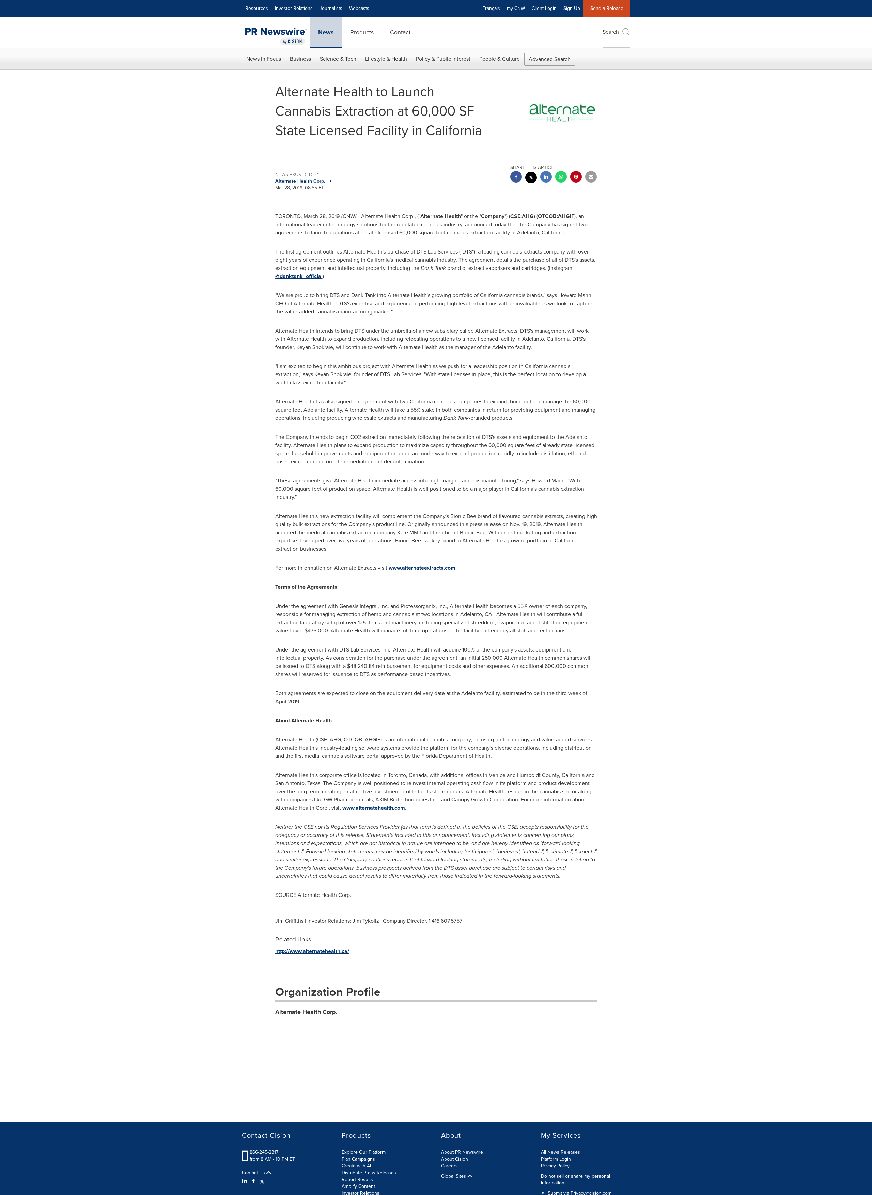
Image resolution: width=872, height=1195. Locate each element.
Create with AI (356, 1165)
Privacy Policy (555, 1165)
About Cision (454, 1159)
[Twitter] (262, 1181)
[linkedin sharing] (546, 177)
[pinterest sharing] (576, 177)
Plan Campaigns (358, 1159)
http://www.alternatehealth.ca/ (312, 951)
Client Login (544, 8)
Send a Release (606, 8)
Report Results (357, 1179)
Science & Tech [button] (338, 59)
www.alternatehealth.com (373, 808)
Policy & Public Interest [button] (443, 59)
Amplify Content (358, 1186)
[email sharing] (591, 177)
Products (362, 32)
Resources (256, 8)
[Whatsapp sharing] (561, 177)
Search (611, 32)
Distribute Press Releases (369, 1172)
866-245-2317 (264, 1152)
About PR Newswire (462, 1152)
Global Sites (454, 1176)
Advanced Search (550, 59)
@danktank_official (299, 276)
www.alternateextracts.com (422, 568)
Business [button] (300, 59)
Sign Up (571, 8)
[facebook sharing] (516, 177)
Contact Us (254, 1172)
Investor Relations (294, 8)
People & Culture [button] (499, 59)
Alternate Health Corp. (306, 1012)
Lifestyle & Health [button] (386, 59)
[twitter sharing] (531, 178)
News (326, 32)
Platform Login (556, 1159)
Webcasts (359, 8)
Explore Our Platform (364, 1152)
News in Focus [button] (263, 59)
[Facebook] (253, 1181)
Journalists (331, 8)
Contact (400, 32)
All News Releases (560, 1152)
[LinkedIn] (245, 1181)
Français (491, 8)
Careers (449, 1165)
